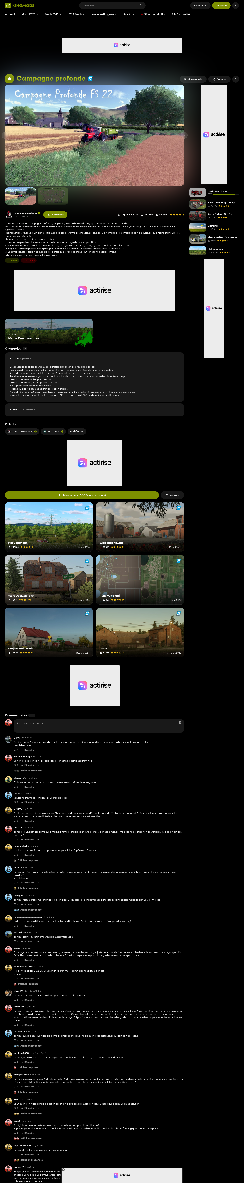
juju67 (17, 948)
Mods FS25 (28, 14)
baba (17, 793)
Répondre (29, 750)
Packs (128, 14)
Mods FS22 (52, 14)
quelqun (18, 895)
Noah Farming (22, 756)
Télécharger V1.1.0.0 (84, 495)
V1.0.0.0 (24, 409)
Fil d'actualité (181, 14)
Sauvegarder (195, 79)
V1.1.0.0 (22, 358)
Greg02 (18, 808)
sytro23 (18, 827)
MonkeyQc (20, 778)
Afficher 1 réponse (28, 860)
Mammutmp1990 (23, 966)
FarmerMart (20, 846)
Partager (222, 79)
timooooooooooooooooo (28, 917)
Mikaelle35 (20, 932)
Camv (17, 737)
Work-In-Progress (103, 14)
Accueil (10, 14)
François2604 (21, 1074)
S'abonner (57, 214)
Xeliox (17, 1099)
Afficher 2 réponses (31, 771)
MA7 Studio (54, 431)
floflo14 (18, 867)
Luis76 (17, 1121)
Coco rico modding (26, 213)
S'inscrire (221, 5)
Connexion (200, 5)
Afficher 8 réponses (31, 1160)
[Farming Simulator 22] (90, 78)
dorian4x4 (19, 1031)
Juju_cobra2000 (23, 1145)
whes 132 (18, 991)
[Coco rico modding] (9, 215)
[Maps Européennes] (84, 337)
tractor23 (19, 1006)
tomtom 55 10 (21, 1053)
